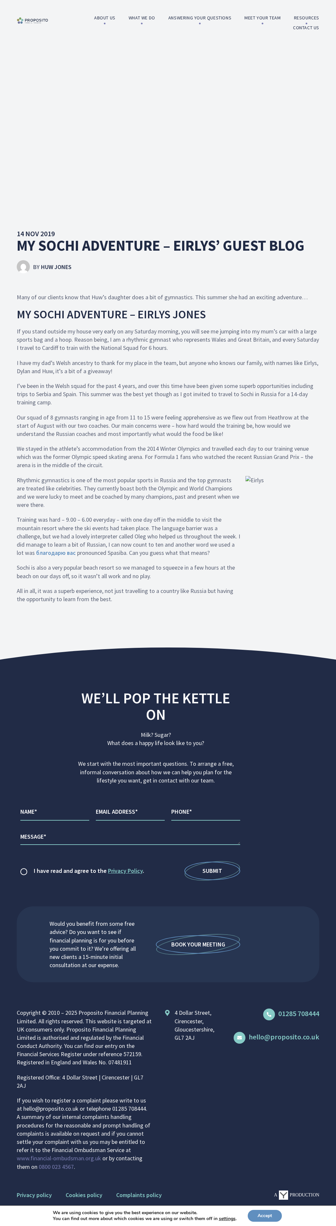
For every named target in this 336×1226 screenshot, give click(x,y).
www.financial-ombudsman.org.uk (59, 1158)
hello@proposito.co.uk (284, 1036)
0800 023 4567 (56, 1166)
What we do (142, 18)
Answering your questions (199, 18)
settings (227, 1219)
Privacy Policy (125, 870)
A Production (296, 1194)
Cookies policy (84, 1195)
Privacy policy (34, 1195)
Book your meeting (198, 944)
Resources (306, 18)
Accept (265, 1216)
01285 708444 (298, 1013)
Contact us (306, 28)
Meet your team (262, 18)
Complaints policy (139, 1195)
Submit (212, 870)
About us (105, 18)
